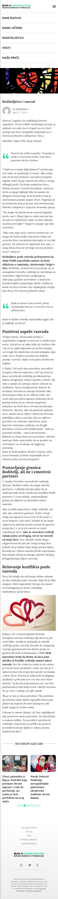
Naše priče (10, 58)
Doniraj (29, 831)
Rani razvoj (11, 18)
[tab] (19, 806)
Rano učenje (12, 28)
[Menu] (54, 6)
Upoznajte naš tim (29, 827)
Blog (29, 835)
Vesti (6, 48)
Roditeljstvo (13, 38)
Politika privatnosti (29, 839)
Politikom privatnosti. (33, 891)
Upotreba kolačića (29, 843)
